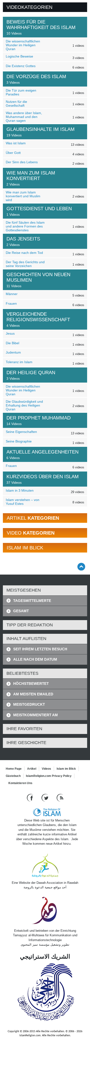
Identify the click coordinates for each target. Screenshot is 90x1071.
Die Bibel (12, 343)
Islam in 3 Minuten (20, 490)
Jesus (10, 333)
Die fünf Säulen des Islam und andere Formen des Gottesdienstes (25, 226)
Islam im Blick (66, 768)
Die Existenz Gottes (21, 66)
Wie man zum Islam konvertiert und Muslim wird (23, 196)
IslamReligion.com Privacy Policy (49, 776)
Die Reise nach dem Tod (24, 253)
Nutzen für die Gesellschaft (16, 103)
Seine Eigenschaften (21, 432)
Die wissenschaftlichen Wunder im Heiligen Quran (23, 45)
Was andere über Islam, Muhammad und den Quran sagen (24, 116)
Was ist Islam (16, 143)
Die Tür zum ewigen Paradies (21, 92)
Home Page (14, 768)
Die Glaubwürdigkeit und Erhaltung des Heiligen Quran (24, 405)
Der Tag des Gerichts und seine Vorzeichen (25, 264)
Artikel (31, 768)
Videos (46, 768)
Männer (12, 294)
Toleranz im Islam (19, 362)
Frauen (11, 303)
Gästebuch (13, 776)
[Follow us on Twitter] (45, 797)
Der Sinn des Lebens (22, 162)
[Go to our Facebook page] (30, 797)
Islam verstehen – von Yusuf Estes (22, 502)
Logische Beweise (19, 56)
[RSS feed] (60, 797)
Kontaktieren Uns (20, 783)
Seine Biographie (19, 441)
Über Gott (13, 153)
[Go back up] (81, 566)
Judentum (13, 352)
